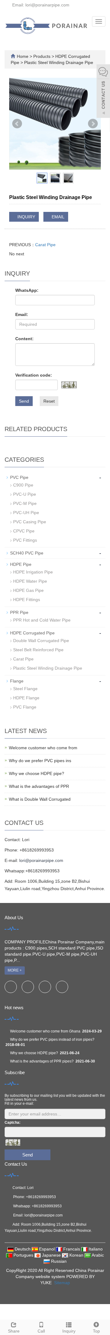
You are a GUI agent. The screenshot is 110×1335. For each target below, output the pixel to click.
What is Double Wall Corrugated (40, 799)
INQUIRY (25, 216)
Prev (17, 124)
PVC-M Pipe (25, 503)
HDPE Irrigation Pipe (33, 572)
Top (96, 1331)
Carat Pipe (45, 244)
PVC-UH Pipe (26, 512)
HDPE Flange (26, 697)
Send (24, 401)
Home (22, 56)
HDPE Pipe (20, 564)
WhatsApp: (26, 290)
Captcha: (12, 1122)
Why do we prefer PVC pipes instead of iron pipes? (52, 1039)
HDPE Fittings (26, 599)
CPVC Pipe (24, 530)
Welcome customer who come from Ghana (45, 1031)
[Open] (103, 91)
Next (93, 124)
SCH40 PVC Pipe (26, 553)
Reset (49, 401)
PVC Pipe (19, 477)
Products (42, 56)
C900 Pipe (23, 485)
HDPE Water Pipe (30, 581)
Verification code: (33, 375)
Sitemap (62, 1282)
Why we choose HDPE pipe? (36, 773)
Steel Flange (25, 688)
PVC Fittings (25, 540)
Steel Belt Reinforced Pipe (38, 649)
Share (14, 1331)
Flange (17, 681)
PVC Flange (24, 707)
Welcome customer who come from (43, 747)
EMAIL (57, 216)
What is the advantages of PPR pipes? (42, 1061)
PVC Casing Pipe (29, 521)
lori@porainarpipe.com (41, 860)
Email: (21, 314)
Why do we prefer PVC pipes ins (40, 760)
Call (41, 1331)
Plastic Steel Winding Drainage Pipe (58, 62)
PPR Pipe (19, 612)
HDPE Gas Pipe (28, 590)
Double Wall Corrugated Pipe (41, 640)
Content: (24, 338)
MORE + (15, 970)
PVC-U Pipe (24, 494)
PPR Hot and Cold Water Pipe (42, 620)
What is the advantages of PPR (39, 786)
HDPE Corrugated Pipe (32, 632)
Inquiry (68, 1331)
